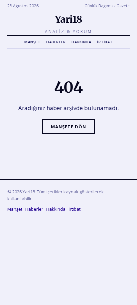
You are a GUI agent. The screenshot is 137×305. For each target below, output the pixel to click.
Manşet (32, 41)
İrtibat (105, 41)
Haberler (56, 41)
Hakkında (81, 41)
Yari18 (68, 19)
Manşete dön (68, 127)
